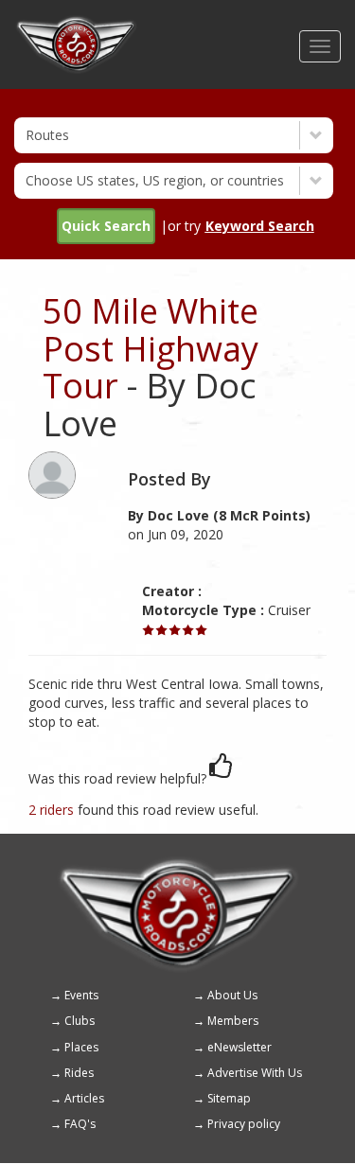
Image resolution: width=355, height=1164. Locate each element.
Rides (79, 1073)
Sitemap (229, 1098)
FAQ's (80, 1124)
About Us (232, 995)
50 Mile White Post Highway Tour (150, 348)
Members (232, 1021)
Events (81, 995)
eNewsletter (239, 1047)
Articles (84, 1098)
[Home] (76, 23)
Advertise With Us (254, 1073)
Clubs (79, 1021)
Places (81, 1047)
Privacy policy (243, 1124)
